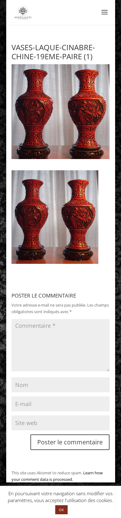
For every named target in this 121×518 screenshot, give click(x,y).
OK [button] (61, 509)
